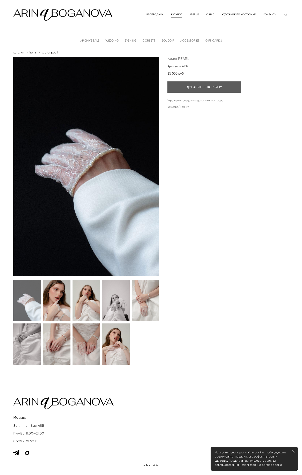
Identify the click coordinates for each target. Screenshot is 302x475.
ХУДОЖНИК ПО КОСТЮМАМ (239, 14)
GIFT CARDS (213, 40)
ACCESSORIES (189, 40)
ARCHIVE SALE (89, 40)
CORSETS (149, 40)
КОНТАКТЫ (270, 14)
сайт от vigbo (151, 465)
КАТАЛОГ (176, 14)
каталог (18, 52)
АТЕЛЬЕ (194, 14)
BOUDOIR (167, 40)
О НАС (210, 14)
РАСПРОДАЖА (155, 14)
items (32, 52)
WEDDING (112, 40)
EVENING (130, 40)
